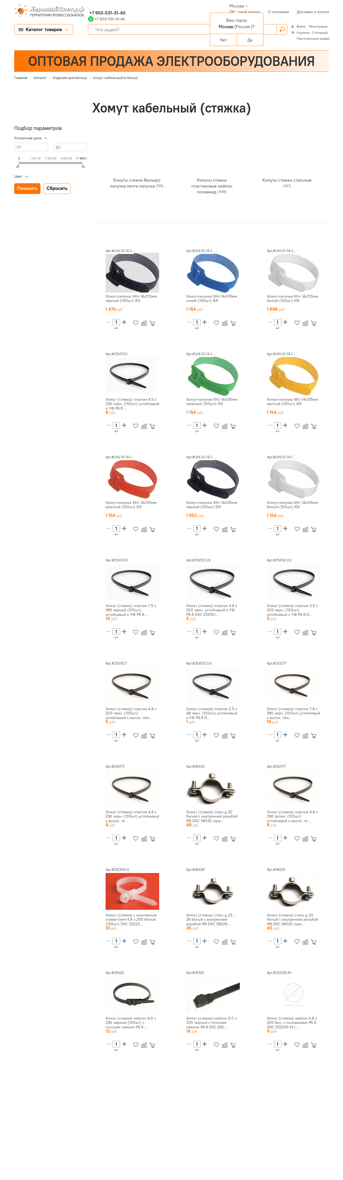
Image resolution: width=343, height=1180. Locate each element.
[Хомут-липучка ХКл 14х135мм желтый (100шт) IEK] (293, 375)
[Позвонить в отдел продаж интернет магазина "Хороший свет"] (89, 6)
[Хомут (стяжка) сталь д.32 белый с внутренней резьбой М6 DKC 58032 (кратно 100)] (213, 788)
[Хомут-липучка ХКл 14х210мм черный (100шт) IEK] (132, 272)
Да (249, 40)
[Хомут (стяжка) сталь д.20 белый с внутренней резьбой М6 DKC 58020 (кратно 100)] (293, 891)
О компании (278, 11)
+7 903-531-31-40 (106, 13)
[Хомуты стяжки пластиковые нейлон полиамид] (211, 155)
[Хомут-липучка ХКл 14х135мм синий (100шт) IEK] (213, 272)
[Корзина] (153, 323)
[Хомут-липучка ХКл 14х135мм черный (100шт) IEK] (213, 479)
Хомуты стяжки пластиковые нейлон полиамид (211, 185)
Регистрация (318, 26)
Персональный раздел (313, 38)
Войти (301, 26)
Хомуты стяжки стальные (287, 179)
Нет (223, 40)
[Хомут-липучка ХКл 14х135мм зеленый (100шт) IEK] (213, 375)
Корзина (303, 33)
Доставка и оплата (313, 11)
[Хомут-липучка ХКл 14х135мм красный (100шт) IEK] (132, 479)
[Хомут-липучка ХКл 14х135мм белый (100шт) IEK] (293, 479)
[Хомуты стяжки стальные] (287, 155)
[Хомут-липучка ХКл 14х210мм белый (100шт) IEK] (293, 272)
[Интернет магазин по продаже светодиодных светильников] (47, 11)
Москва (236, 6)
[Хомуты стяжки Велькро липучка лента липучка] (136, 155)
